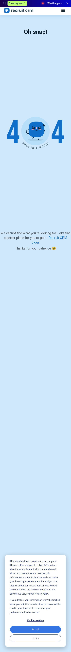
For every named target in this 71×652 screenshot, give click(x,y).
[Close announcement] (67, 3)
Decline (35, 638)
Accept (35, 629)
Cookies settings (35, 620)
